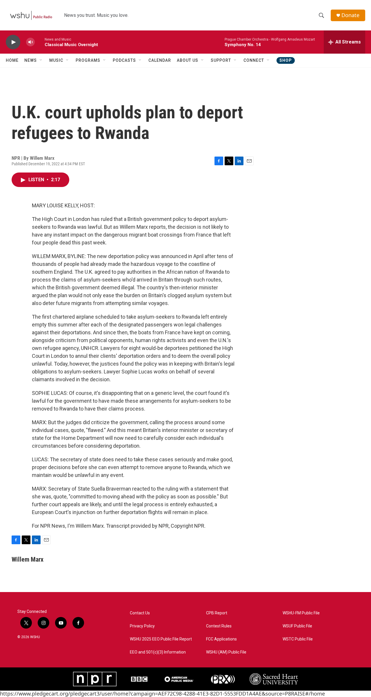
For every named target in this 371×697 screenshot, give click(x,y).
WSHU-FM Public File (301, 613)
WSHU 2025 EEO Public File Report (161, 639)
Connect (253, 60)
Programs (88, 60)
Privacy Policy (142, 626)
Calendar (159, 60)
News (30, 60)
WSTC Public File (298, 639)
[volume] (30, 42)
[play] (13, 42)
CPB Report (216, 613)
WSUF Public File (297, 626)
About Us (187, 60)
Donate (350, 15)
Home (12, 60)
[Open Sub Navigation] (41, 60)
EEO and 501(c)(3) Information (158, 652)
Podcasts (124, 60)
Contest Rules (219, 626)
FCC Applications (221, 639)
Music (56, 60)
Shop (285, 60)
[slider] (40, 42)
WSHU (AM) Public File (226, 652)
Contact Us (140, 613)
